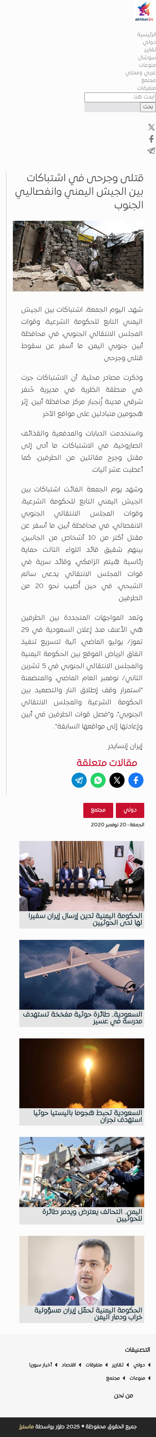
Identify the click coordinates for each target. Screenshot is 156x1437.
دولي (149, 42)
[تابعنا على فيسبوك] (151, 130)
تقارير (150, 50)
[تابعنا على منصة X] (151, 142)
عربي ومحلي (140, 73)
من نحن (123, 1396)
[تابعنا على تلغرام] (151, 154)
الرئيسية (146, 35)
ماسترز (26, 1427)
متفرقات (146, 88)
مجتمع (148, 80)
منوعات (147, 65)
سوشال (147, 58)
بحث (148, 107)
